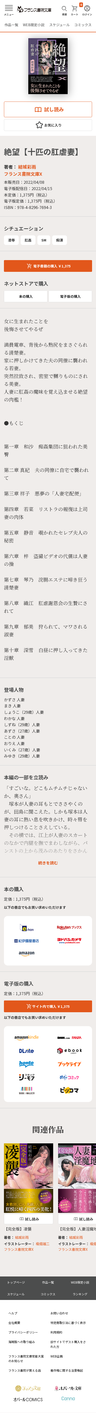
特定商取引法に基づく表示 (68, 1323)
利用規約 (56, 1332)
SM (43, 240)
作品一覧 (11, 24)
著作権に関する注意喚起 (66, 1370)
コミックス (83, 24)
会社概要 (14, 1323)
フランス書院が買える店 (24, 1370)
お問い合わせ (59, 1313)
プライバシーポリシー (23, 1332)
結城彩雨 (27, 166)
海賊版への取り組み (21, 1342)
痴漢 (59, 240)
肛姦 (28, 240)
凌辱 (11, 240)
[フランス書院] (34, 9)
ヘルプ (12, 1313)
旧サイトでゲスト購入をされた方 (68, 1344)
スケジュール (59, 24)
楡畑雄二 (42, 1243)
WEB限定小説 (33, 24)
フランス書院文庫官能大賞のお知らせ (26, 1358)
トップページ (16, 1282)
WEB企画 (56, 1356)
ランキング (80, 1294)
